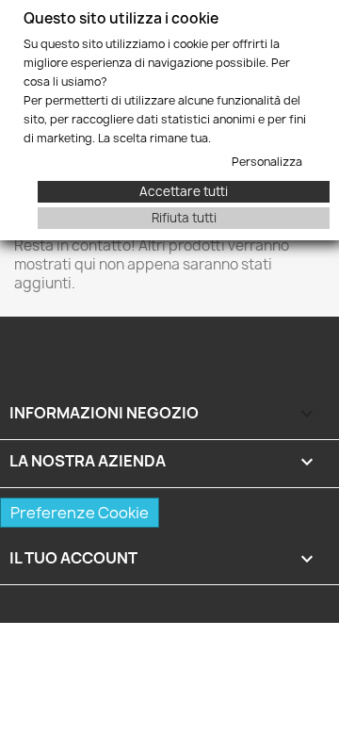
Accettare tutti (183, 191)
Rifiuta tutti (184, 217)
